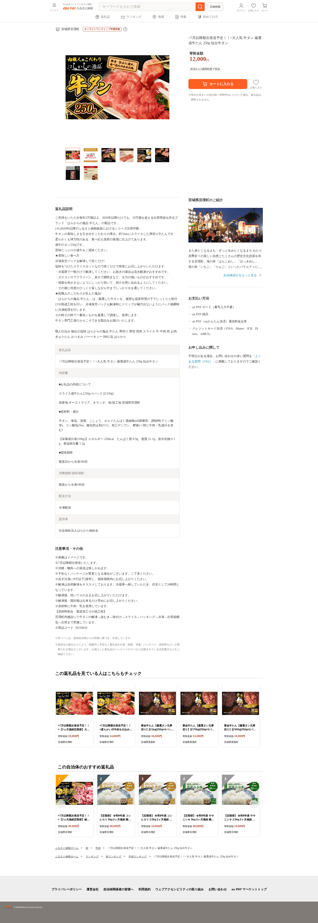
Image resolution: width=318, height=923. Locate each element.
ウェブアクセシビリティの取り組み (179, 889)
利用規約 (144, 889)
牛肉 (98, 848)
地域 (161, 16)
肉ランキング (113, 856)
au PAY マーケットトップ (249, 889)
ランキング (133, 16)
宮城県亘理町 (70, 29)
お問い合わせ (218, 889)
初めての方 (210, 16)
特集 (183, 16)
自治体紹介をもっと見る (240, 275)
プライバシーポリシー (66, 889)
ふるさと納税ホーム (67, 848)
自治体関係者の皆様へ (118, 889)
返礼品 (105, 16)
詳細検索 (215, 6)
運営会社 (93, 889)
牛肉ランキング (137, 856)
